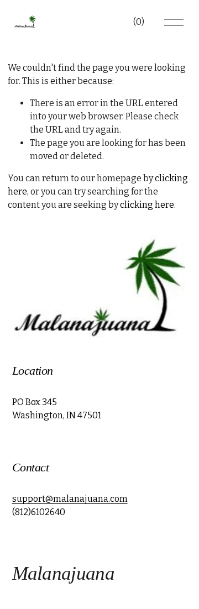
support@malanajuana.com (70, 499)
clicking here (147, 205)
